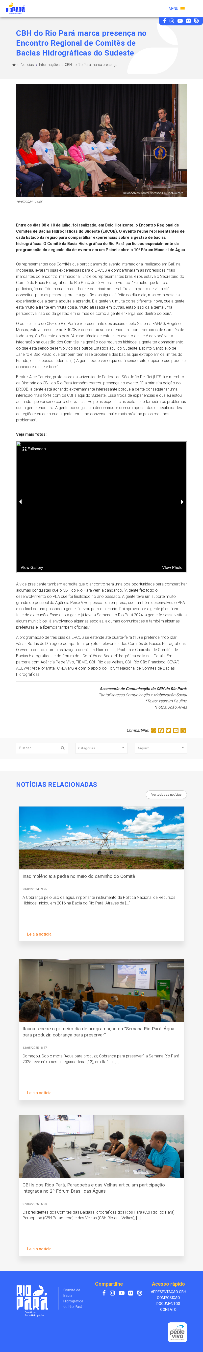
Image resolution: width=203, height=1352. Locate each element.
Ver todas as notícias (166, 794)
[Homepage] (14, 65)
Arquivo (144, 748)
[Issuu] (196, 21)
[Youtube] (180, 21)
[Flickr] (189, 21)
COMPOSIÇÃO (168, 1298)
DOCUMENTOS (168, 1303)
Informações (49, 65)
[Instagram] (172, 21)
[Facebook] (165, 21)
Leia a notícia (39, 934)
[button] (173, 9)
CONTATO (168, 1309)
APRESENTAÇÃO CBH (168, 1292)
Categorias (86, 748)
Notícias (27, 65)
